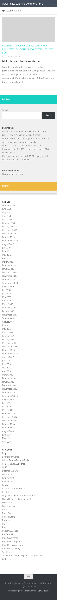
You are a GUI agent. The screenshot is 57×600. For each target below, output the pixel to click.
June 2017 (6, 325)
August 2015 (8, 399)
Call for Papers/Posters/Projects (17, 460)
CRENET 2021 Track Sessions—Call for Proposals (24, 131)
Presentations (8, 516)
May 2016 (6, 367)
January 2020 (8, 226)
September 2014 (10, 427)
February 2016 (8, 378)
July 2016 (6, 360)
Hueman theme (43, 591)
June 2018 (6, 293)
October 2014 (8, 424)
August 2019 (8, 244)
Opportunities (8, 506)
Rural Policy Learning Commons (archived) (22, 3)
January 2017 (8, 339)
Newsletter (8, 49)
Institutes (6, 492)
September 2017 (10, 318)
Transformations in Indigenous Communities (22, 555)
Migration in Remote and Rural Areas (19, 495)
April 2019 (6, 258)
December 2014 (9, 417)
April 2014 (6, 441)
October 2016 (8, 350)
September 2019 (10, 240)
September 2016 (10, 353)
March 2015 (7, 410)
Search (5, 110)
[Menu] (53, 3)
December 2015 (9, 385)
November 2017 (9, 314)
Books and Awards (10, 456)
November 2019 (9, 233)
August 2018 (8, 286)
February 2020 (8, 223)
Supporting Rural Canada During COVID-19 (21, 145)
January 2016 (8, 381)
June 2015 (6, 406)
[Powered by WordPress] (19, 591)
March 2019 (7, 262)
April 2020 (6, 216)
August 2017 (8, 322)
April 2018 (6, 300)
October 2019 (8, 237)
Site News (6, 552)
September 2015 (10, 396)
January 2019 (8, 269)
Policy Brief (7, 513)
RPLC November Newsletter (21, 61)
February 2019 (8, 265)
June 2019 (6, 251)
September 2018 (10, 283)
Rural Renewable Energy (13, 545)
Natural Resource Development (31, 46)
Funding (6, 485)
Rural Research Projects (13, 548)
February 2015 (8, 413)
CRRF (4, 467)
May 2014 (6, 438)
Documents (8, 46)
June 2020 (6, 209)
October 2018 (8, 279)
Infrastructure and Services (14, 488)
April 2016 (6, 371)
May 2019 (6, 254)
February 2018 (8, 307)
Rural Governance (37, 49)
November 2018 (9, 276)
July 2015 (6, 403)
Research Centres (10, 531)
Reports (6, 527)
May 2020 (6, 212)
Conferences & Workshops (14, 464)
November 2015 (9, 389)
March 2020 (7, 219)
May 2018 (6, 297)
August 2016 (8, 357)
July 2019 (6, 247)
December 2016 (9, 343)
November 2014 (9, 420)
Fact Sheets (7, 481)
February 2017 (8, 336)
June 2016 (6, 364)
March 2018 (7, 304)
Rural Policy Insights (11, 541)
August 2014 (8, 431)
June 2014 (6, 434)
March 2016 (7, 374)
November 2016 (9, 346)
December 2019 (9, 230)
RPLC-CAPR (21, 49)
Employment (8, 478)
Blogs (4, 453)
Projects (6, 520)
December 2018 (9, 272)
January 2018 (8, 311)
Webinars (6, 559)
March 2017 (7, 332)
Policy (4, 509)
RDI (4, 524)
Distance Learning (10, 471)
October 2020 (8, 205)
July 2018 (6, 290)
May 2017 (6, 329)
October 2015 (8, 392)
